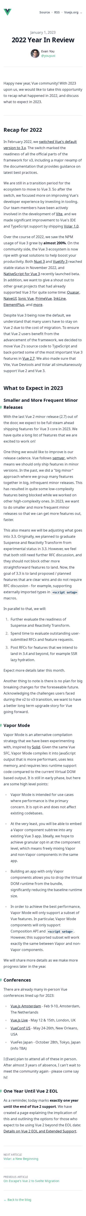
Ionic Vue (26, 298)
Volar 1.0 (71, 226)
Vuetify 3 (60, 261)
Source (44, 12)
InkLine (60, 298)
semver (58, 458)
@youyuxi (48, 56)
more (37, 304)
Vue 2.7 (28, 358)
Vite (59, 213)
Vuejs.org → (73, 12)
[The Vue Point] (8, 12)
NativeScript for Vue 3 (22, 273)
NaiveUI (10, 298)
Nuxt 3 (39, 261)
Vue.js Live (19, 1020)
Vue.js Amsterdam (26, 1006)
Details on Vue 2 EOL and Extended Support (40, 1131)
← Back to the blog (17, 1199)
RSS (57, 12)
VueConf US (20, 1028)
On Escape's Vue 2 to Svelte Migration (31, 1181)
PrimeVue (44, 298)
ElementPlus (14, 304)
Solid (36, 747)
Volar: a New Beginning (21, 1159)
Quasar (73, 292)
